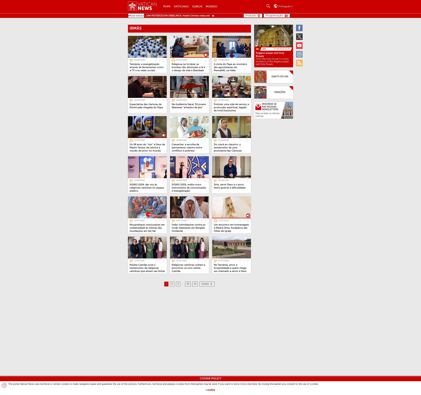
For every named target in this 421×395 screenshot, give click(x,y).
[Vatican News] (145, 6)
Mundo (211, 6)
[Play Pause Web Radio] (214, 15)
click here (252, 384)
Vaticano (181, 6)
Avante (205, 284)
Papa (167, 6)
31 (195, 284)
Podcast (251, 15)
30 (187, 284)
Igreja (197, 6)
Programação (274, 15)
